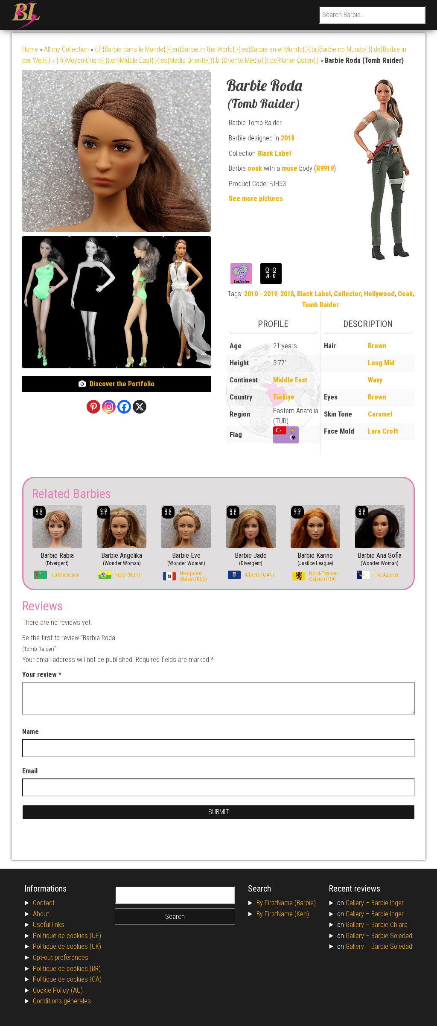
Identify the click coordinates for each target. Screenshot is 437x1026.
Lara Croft (383, 431)
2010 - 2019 (260, 294)
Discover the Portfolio (122, 384)
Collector (347, 294)
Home (30, 49)
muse (289, 168)
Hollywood (379, 294)
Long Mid (381, 363)
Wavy (375, 380)
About (41, 914)
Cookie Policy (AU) (58, 990)
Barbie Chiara (389, 925)
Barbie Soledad (391, 936)
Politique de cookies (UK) (67, 946)
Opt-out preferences (60, 957)
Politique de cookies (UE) (67, 936)
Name (30, 732)
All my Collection (66, 49)
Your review (41, 674)
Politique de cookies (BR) (67, 969)
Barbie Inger (387, 903)
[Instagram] (109, 407)
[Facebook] (124, 407)
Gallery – (358, 903)
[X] (139, 407)
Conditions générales (62, 1001)
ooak (255, 168)
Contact (44, 903)
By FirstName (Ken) (282, 914)
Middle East (290, 380)
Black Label (274, 153)
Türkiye (283, 397)
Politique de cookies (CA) (67, 979)
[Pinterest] (93, 407)
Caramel (380, 414)
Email (30, 771)
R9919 (325, 168)
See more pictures (256, 199)
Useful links (48, 925)
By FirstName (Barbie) (286, 903)
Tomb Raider (320, 305)
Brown (377, 346)
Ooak (405, 294)
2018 (287, 138)
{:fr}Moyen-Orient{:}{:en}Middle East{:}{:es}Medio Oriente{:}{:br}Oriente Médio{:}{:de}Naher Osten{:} (187, 60)
